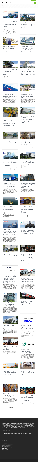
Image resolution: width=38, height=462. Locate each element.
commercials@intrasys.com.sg (8, 450)
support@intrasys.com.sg (7, 454)
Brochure (28, 0)
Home (23, 5)
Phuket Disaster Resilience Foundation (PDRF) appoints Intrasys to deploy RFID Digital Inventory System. (16, 433)
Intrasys (26, 5)
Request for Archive (8, 407)
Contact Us (15, 409)
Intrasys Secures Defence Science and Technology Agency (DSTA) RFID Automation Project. (15, 436)
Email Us (20, 0)
